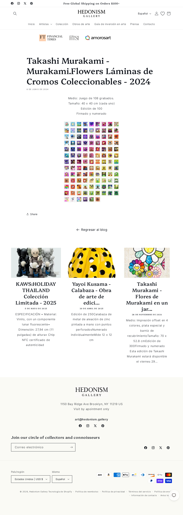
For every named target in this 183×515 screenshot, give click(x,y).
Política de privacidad (113, 491)
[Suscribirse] (71, 447)
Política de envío (163, 491)
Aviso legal (166, 495)
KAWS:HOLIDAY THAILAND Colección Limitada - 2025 (36, 293)
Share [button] (34, 214)
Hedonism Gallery (38, 491)
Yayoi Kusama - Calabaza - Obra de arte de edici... (91, 293)
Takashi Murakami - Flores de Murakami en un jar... (147, 296)
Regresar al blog (94, 230)
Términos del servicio (139, 491)
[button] (15, 13)
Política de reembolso (86, 491)
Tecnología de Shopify (60, 491)
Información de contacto (144, 495)
